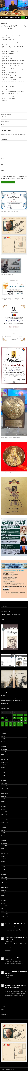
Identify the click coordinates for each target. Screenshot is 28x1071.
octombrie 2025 (4, 759)
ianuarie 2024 (4, 814)
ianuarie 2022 (4, 877)
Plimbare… (3, 695)
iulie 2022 (3, 861)
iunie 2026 (3, 738)
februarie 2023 (4, 843)
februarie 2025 (4, 780)
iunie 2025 (3, 770)
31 (21, 725)
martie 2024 (3, 809)
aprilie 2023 (3, 838)
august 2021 (3, 890)
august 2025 (3, 764)
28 (10, 725)
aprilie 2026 (3, 744)
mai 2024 (3, 804)
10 (21, 717)
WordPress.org (4, 1014)
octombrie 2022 (4, 853)
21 (10, 722)
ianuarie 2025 (4, 783)
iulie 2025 (3, 767)
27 (6, 725)
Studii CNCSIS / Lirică (5, 611)
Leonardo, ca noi (4, 703)
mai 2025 (3, 772)
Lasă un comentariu (18, 31)
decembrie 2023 (4, 817)
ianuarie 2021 (4, 908)
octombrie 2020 (4, 916)
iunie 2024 (3, 801)
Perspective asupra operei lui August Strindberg (11, 698)
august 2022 (3, 858)
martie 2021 (3, 903)
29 (14, 725)
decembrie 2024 (4, 785)
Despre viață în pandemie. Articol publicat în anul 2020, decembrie (13, 116)
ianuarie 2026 (4, 751)
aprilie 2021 (3, 900)
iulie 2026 (3, 736)
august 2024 (3, 796)
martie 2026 (3, 746)
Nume (2, 158)
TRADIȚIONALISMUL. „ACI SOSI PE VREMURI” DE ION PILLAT (13, 123)
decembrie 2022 (4, 848)
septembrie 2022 (4, 856)
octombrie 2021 (4, 885)
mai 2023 (3, 835)
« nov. (2, 727)
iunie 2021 (3, 895)
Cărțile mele (4, 606)
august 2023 (3, 827)
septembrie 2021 (4, 887)
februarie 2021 (4, 905)
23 (18, 722)
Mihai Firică (8, 985)
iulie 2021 (3, 892)
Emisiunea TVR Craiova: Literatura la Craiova (11, 614)
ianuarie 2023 (4, 845)
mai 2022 (3, 866)
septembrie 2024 (4, 793)
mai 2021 (3, 898)
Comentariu (4, 139)
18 (25, 720)
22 (14, 722)
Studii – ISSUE (4, 608)
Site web (3, 170)
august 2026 (3, 733)
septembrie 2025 (4, 762)
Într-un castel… (4, 692)
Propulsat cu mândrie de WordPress (7, 1069)
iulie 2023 (3, 830)
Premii (2, 619)
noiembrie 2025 (4, 757)
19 (2, 722)
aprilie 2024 (3, 806)
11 (25, 717)
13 (6, 720)
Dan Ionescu (4, 23)
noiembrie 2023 (4, 819)
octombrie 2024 (4, 791)
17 (21, 720)
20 (6, 722)
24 (21, 722)
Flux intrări (3, 1009)
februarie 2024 (4, 811)
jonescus (11, 31)
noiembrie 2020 (4, 913)
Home (2, 616)
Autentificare (4, 1006)
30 (18, 725)
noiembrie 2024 (4, 788)
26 (2, 725)
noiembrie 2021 (4, 882)
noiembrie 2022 (4, 851)
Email (2, 164)
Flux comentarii (4, 1012)
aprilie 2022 (3, 869)
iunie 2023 (3, 832)
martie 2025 (3, 777)
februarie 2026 (4, 749)
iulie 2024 (3, 798)
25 (25, 722)
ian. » (26, 727)
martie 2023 (3, 840)
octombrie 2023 (4, 822)
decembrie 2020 (4, 911)
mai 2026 (3, 741)
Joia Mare (17, 957)
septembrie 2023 (4, 825)
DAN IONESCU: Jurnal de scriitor (10, 17)
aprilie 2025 (3, 775)
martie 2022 (3, 872)
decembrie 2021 (4, 879)
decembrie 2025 (4, 754)
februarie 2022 (4, 874)
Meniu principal (26, 17)
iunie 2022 (3, 864)
